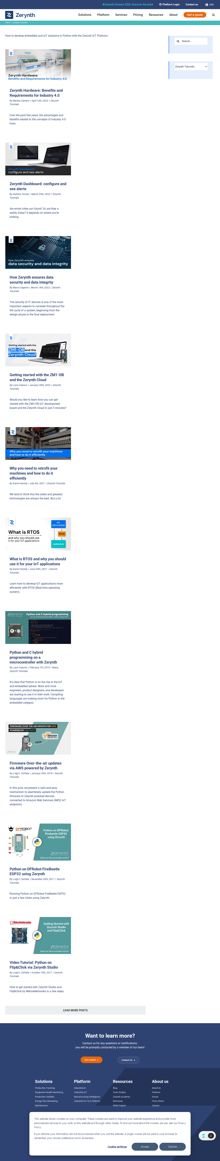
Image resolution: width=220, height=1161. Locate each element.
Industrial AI (80, 1088)
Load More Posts (75, 1010)
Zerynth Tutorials (56, 483)
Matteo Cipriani (21, 100)
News (55, 667)
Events (155, 1096)
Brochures (118, 1101)
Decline (172, 1146)
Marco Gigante (21, 287)
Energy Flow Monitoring (46, 1101)
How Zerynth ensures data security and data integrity (38, 252)
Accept (145, 1146)
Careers (156, 1105)
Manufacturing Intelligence (87, 1096)
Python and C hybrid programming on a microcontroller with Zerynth (38, 627)
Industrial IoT (80, 1092)
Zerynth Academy (121, 1096)
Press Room (158, 1101)
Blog (115, 1088)
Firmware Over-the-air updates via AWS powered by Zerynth (38, 738)
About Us (156, 1088)
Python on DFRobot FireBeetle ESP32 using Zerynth (38, 842)
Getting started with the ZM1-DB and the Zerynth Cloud (38, 350)
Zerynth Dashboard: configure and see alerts (38, 159)
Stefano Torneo (21, 194)
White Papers (119, 1105)
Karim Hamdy (20, 483)
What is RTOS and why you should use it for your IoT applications (38, 534)
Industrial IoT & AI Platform (87, 1101)
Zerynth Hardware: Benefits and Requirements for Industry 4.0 (38, 65)
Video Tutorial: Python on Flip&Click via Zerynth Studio (38, 935)
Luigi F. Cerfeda (21, 773)
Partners (156, 1092)
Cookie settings (117, 1146)
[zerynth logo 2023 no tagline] (20, 12)
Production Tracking (45, 1088)
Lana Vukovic (20, 385)
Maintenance (41, 1105)
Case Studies (119, 1092)
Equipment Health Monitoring (49, 1092)
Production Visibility (44, 1096)
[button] (213, 15)
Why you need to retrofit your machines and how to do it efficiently (38, 443)
